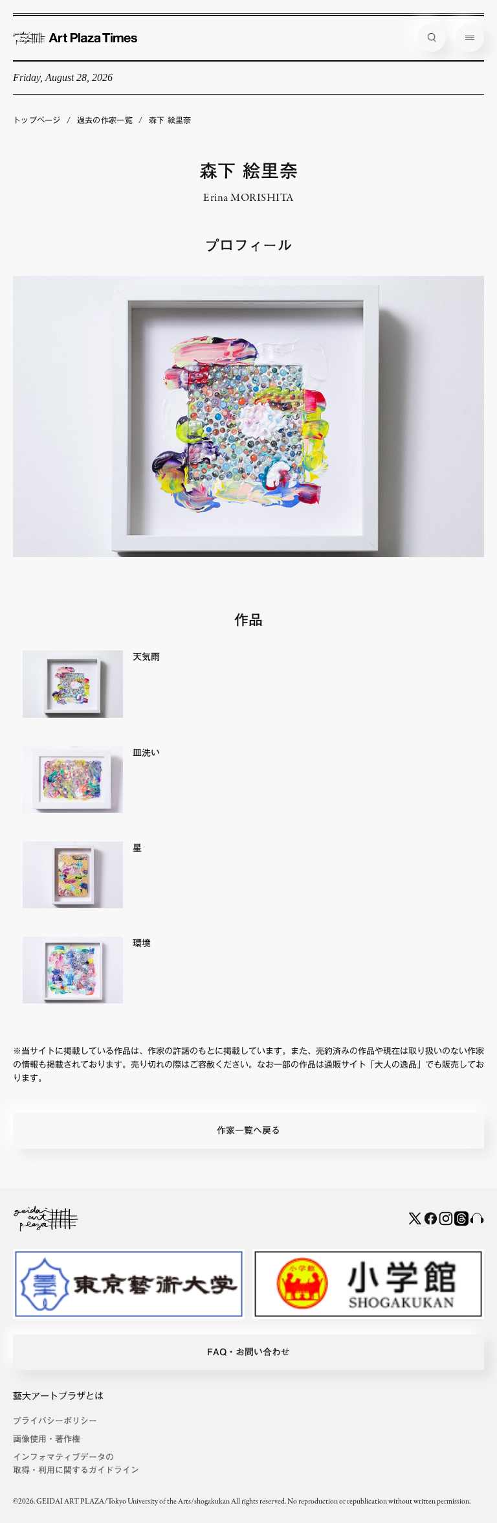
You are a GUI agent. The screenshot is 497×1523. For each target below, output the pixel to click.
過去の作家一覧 (105, 120)
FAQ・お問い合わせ (248, 1352)
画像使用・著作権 (46, 1439)
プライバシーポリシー (55, 1421)
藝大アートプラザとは (58, 1396)
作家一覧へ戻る (248, 1130)
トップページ (37, 120)
